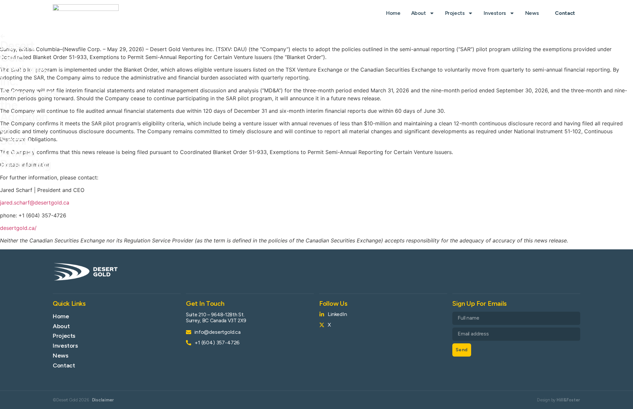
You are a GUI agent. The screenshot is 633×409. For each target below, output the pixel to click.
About (418, 13)
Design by (558, 399)
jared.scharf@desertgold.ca (34, 202)
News (532, 13)
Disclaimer (103, 399)
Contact (64, 365)
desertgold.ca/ (18, 228)
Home (393, 13)
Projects (455, 13)
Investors (495, 13)
